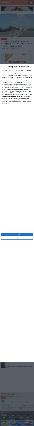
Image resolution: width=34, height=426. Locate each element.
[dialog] (17, 213)
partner (13, 70)
